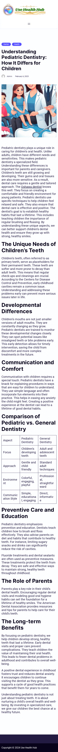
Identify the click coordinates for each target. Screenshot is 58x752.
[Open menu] (29, 24)
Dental (6, 44)
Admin (9, 76)
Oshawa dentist (31, 187)
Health (16, 44)
